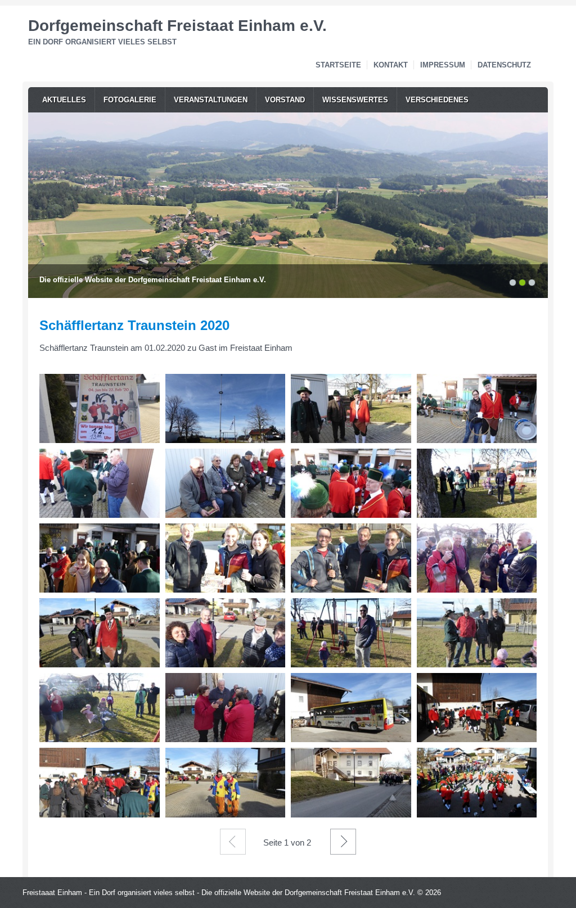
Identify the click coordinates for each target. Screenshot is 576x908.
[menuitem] (64, 99)
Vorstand (285, 100)
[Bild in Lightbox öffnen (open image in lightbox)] (99, 408)
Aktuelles (64, 100)
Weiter (343, 842)
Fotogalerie (130, 100)
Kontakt (391, 65)
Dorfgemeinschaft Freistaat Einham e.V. (177, 25)
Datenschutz (504, 65)
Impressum (442, 65)
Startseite (338, 65)
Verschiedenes (437, 100)
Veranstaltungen (211, 100)
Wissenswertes (355, 100)
